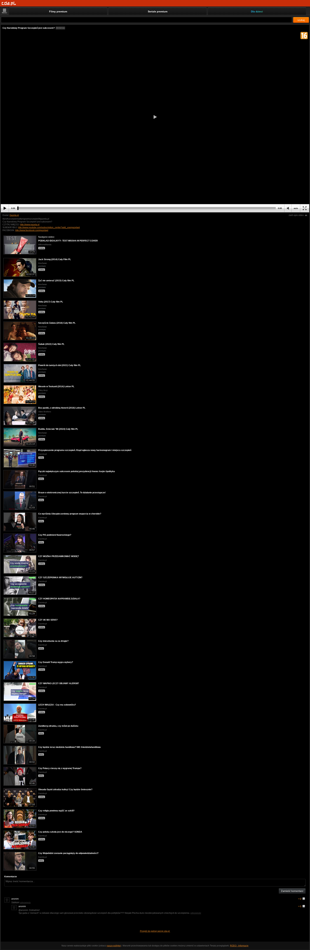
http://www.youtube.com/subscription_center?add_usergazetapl (49, 227)
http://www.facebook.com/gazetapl (31, 230)
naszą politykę (114, 945)
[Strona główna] (9, 3)
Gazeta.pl (14, 215)
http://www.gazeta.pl (29, 224)
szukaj (301, 19)
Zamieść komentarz (292, 891)
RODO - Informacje (239, 945)
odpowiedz (25, 902)
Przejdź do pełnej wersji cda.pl (155, 931)
